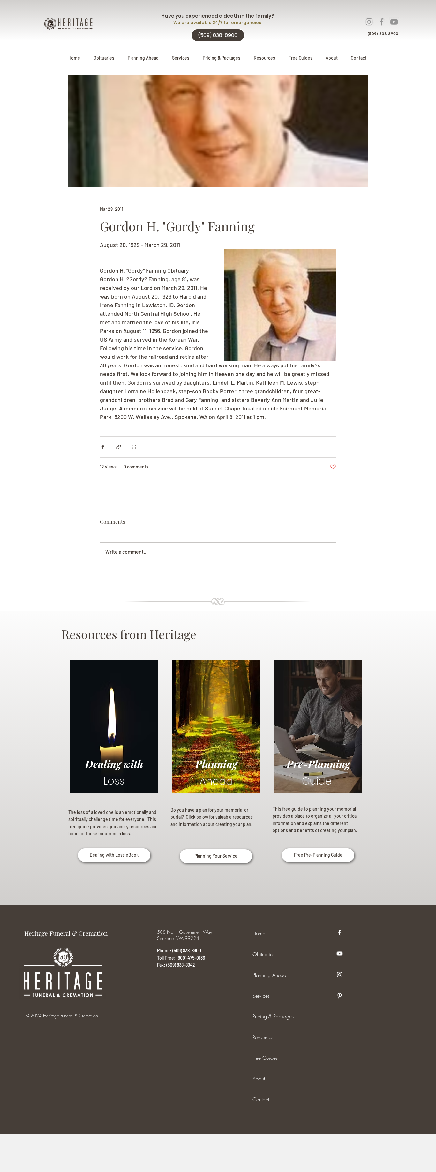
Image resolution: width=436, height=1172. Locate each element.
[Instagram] (369, 21)
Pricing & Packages (273, 1016)
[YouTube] (394, 21)
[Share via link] (119, 447)
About (258, 1078)
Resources (262, 1037)
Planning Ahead (269, 974)
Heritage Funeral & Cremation (66, 933)
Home (258, 933)
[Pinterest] (339, 995)
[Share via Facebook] (103, 447)
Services (261, 995)
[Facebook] (381, 21)
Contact (260, 1099)
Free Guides (265, 1057)
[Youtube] (339, 953)
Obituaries (263, 954)
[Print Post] (134, 447)
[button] (143, 58)
